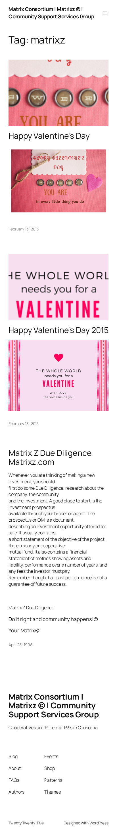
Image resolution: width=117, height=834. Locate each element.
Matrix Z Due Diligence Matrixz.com (50, 457)
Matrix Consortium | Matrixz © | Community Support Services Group (51, 12)
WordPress (98, 823)
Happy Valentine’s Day (49, 135)
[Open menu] (105, 13)
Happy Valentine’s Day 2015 (58, 330)
